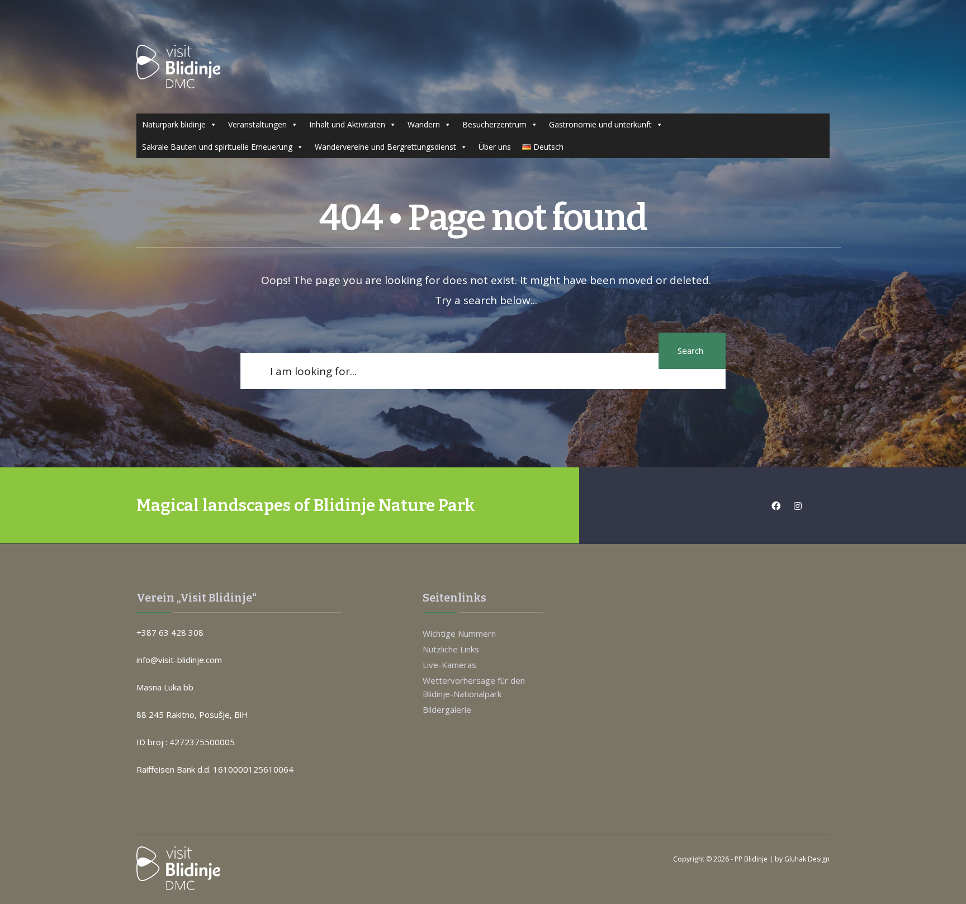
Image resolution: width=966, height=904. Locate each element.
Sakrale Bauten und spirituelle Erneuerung (217, 146)
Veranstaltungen (257, 124)
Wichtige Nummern (459, 633)
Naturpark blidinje (174, 124)
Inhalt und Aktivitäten (347, 124)
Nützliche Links (451, 649)
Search (690, 350)
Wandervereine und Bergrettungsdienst (385, 146)
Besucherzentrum (494, 124)
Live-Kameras (449, 664)
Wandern (424, 124)
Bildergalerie (447, 709)
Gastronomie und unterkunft (600, 124)
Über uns (495, 146)
